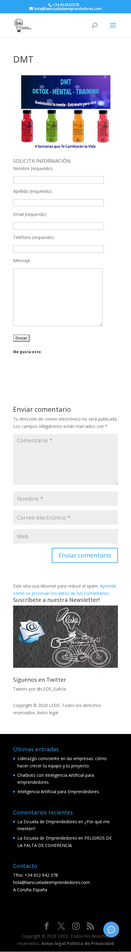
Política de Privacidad (90, 943)
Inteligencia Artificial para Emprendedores (58, 791)
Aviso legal (47, 712)
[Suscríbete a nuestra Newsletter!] (65, 637)
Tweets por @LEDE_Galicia (39, 689)
